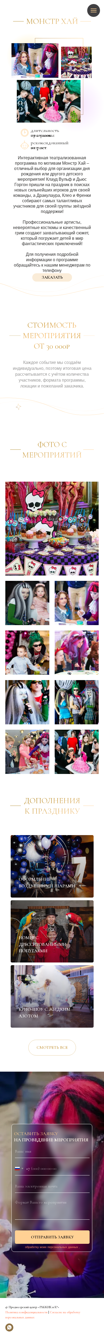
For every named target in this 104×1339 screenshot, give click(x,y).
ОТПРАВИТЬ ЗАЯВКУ (52, 1237)
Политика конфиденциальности (26, 1312)
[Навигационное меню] (94, 10)
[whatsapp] (9, 1327)
